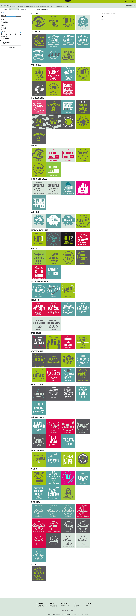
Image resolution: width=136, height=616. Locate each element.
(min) (3, 15)
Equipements (88, 605)
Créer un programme (40, 606)
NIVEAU (2, 19)
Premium (75, 606)
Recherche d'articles (65, 605)
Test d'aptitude (6, 5)
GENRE (2, 25)
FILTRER (5, 9)
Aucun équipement (7, 38)
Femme (4, 28)
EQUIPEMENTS (4, 36)
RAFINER (4, 12)
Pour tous (5, 29)
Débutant (5, 21)
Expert (4, 23)
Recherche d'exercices (53, 605)
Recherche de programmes (41, 605)
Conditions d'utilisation (130, 5)
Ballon (4, 43)
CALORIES (3, 31)
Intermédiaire (5, 22)
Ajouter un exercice (53, 606)
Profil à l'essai (76, 605)
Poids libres (5, 41)
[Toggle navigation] (2, 2)
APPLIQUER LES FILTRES (11, 47)
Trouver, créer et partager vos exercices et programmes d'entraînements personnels (68, 1)
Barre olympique (6, 42)
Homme (4, 27)
